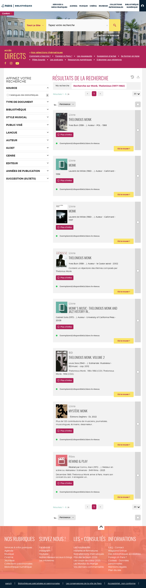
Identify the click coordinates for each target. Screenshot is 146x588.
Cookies (112, 560)
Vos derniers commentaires (89, 567)
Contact (119, 547)
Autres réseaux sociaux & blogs (55, 557)
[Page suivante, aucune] (100, 93)
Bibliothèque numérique (18, 567)
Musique (9, 554)
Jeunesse (9, 560)
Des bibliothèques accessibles (124, 554)
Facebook (44, 547)
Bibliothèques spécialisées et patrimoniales (39, 583)
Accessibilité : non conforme (121, 583)
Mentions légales (117, 567)
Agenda (8, 550)
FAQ (110, 547)
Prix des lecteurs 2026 (85, 557)
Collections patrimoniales (18, 563)
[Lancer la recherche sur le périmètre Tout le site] (114, 25)
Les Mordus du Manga (86, 563)
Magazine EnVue (117, 550)
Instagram (44, 550)
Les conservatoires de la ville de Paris (84, 583)
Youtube (43, 554)
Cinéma (8, 557)
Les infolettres (46, 560)
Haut (101, 527)
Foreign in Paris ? (117, 557)
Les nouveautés (82, 547)
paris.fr (8, 583)
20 (135, 93)
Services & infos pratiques (18, 547)
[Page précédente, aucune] (88, 93)
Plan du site (114, 570)
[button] (142, 5)
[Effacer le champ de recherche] (107, 25)
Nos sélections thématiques (89, 554)
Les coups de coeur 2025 (87, 560)
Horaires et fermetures (86, 550)
